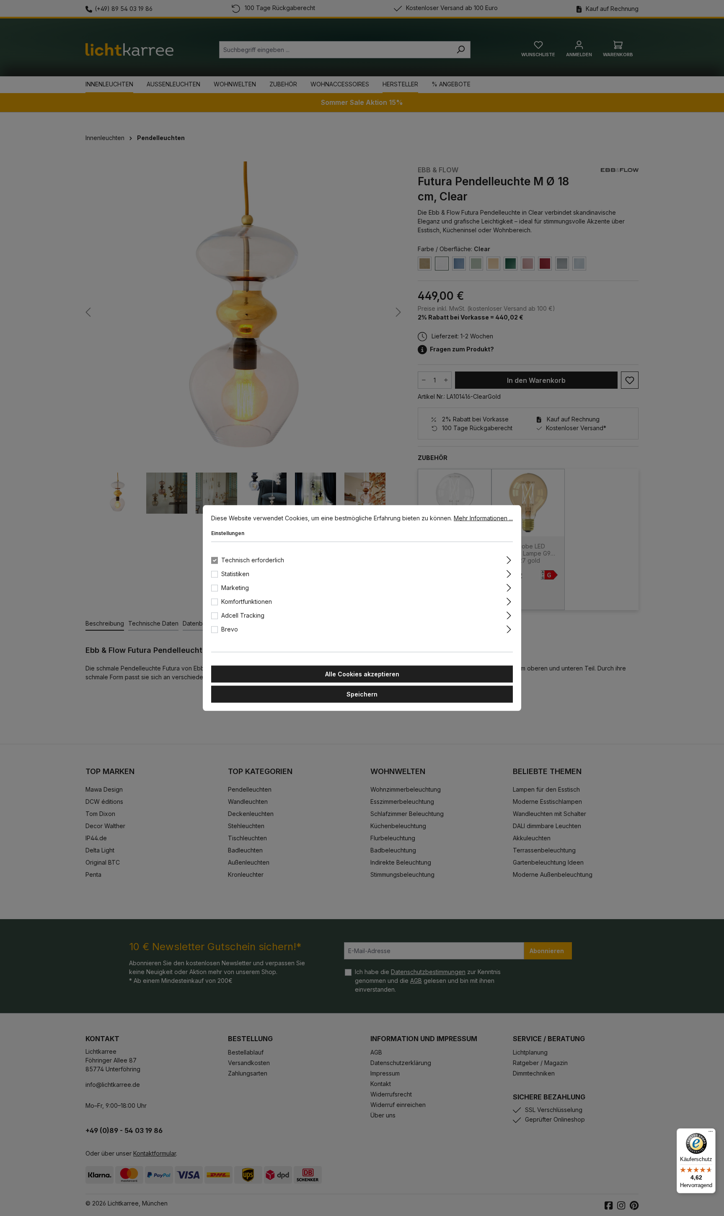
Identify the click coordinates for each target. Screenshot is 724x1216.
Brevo (229, 629)
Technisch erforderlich (252, 560)
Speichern (362, 694)
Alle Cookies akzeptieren (362, 674)
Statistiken (235, 573)
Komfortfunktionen (246, 601)
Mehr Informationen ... (483, 518)
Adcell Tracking (242, 615)
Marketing (235, 587)
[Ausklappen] (509, 559)
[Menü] (711, 1133)
